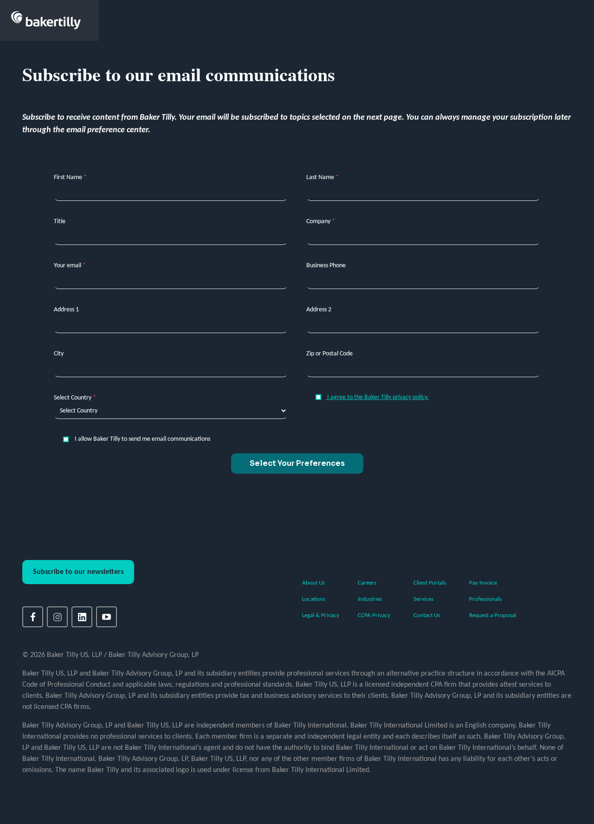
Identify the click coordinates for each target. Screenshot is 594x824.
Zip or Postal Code (329, 354)
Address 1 (66, 310)
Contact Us (426, 615)
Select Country (75, 398)
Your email (70, 266)
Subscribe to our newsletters (78, 572)
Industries (370, 599)
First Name (70, 177)
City (59, 354)
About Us (313, 583)
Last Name (322, 177)
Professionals (485, 599)
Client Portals (429, 583)
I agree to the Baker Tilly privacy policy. (377, 397)
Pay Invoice (483, 583)
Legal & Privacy (320, 615)
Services (423, 599)
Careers (367, 583)
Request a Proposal (492, 615)
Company (320, 222)
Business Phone (326, 266)
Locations (313, 599)
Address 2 (318, 310)
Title (59, 222)
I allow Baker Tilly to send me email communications (141, 439)
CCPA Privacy (374, 615)
